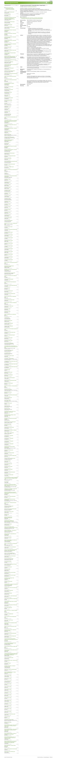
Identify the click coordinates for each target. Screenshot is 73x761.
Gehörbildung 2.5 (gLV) (7, 206)
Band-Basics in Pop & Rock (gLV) (8, 86)
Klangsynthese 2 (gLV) (7, 311)
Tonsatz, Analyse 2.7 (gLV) (7, 708)
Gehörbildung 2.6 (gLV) (7, 209)
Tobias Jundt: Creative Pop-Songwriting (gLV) (10, 669)
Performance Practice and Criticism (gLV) (9, 458)
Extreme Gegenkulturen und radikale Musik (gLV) (10, 161)
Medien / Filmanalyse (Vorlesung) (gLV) (9, 377)
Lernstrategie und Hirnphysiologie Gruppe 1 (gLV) (11, 361)
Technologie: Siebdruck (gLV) (8, 581)
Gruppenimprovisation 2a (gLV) (8, 240)
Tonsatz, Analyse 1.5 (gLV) (7, 686)
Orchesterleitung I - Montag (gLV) (8, 438)
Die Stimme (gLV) (6, 143)
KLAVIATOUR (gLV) (7, 317)
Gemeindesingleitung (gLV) (8, 217)
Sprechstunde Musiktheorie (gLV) (8, 558)
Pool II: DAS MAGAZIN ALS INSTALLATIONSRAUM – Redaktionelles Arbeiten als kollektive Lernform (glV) (11, 478)
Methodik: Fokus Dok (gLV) (8, 389)
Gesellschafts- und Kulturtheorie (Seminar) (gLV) (10, 229)
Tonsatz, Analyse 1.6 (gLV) (7, 689)
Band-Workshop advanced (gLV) (8, 89)
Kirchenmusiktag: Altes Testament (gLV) (9, 293)
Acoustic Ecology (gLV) (7, 14)
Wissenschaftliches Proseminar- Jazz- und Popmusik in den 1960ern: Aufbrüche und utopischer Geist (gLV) (10, 738)
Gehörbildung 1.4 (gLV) (7, 187)
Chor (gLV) (5, 103)
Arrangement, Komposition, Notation (26, 18)
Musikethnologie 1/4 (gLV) (7, 424)
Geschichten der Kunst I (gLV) (8, 226)
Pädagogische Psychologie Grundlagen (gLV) (10, 455)
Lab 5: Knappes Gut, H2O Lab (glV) (9, 355)
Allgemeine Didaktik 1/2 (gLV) (8, 24)
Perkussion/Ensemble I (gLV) (8, 463)
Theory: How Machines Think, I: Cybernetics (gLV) (11, 660)
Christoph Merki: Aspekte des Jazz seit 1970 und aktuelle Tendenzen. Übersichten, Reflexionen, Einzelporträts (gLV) (10, 121)
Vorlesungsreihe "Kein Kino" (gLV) (9, 719)
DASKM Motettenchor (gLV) (8, 131)
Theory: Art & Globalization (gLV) (8, 657)
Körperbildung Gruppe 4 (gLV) (8, 340)
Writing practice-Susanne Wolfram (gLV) (9, 751)
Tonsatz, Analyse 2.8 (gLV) (7, 711)
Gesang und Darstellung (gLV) (8, 220)
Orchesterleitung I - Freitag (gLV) (8, 435)
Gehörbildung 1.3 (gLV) (7, 184)
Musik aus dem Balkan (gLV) (8, 397)
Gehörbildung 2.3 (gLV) (7, 201)
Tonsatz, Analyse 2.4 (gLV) (7, 700)
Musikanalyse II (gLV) (7, 408)
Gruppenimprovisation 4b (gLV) (8, 254)
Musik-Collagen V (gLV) (7, 400)
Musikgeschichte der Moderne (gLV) (9, 427)
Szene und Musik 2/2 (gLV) (7, 561)
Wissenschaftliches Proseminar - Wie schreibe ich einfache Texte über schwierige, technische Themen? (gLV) (10, 726)
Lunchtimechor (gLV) (7, 369)
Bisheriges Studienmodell (9, 7)
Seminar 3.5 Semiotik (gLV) (8, 537)
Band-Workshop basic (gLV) (8, 92)
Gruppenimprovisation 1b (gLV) (8, 237)
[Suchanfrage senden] (16, 10)
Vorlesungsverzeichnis (11, 2)
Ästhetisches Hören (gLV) (7, 47)
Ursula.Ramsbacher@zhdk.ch (31, 6)
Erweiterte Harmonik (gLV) (7, 158)
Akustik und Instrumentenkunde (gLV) (9, 21)
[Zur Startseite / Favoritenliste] (4, 7)
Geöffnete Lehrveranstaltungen (10, 9)
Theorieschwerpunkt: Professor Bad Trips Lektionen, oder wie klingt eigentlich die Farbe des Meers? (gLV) (11, 639)
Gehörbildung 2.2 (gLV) (7, 198)
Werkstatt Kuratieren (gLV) (7, 722)
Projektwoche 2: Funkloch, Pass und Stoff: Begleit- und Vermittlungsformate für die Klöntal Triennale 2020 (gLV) (10, 485)
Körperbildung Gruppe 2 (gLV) (8, 337)
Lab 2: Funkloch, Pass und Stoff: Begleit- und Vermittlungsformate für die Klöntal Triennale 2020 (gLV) (11, 347)
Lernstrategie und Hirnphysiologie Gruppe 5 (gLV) (11, 366)
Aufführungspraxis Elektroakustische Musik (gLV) (11, 73)
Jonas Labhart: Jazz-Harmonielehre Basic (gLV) (10, 285)
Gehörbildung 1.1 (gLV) (7, 179)
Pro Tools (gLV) (6, 481)
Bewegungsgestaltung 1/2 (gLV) (8, 97)
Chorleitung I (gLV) (7, 108)
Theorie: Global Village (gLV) (8, 607)
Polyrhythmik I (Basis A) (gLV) (8, 466)
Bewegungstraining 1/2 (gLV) (8, 100)
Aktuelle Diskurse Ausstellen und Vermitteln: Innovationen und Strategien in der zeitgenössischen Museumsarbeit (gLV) (10, 18)
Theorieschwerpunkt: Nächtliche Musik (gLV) (10, 633)
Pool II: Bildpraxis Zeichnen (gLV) (8, 474)
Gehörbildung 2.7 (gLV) (7, 212)
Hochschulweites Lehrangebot (10, 8)
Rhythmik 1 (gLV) (6, 514)
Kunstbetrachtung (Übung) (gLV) (8, 343)
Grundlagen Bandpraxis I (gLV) (8, 232)
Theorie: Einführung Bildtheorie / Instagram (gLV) (11, 598)
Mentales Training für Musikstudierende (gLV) (10, 380)
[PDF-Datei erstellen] (46, 5)
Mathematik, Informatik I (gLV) (8, 372)
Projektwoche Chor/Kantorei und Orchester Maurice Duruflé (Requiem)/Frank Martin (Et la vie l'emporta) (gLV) (10, 493)
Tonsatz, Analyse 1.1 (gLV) (7, 675)
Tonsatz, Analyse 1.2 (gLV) (7, 678)
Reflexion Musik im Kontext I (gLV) (9, 511)
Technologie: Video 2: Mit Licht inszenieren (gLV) (10, 587)
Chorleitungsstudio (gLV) (7, 114)
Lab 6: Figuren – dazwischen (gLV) (9, 358)
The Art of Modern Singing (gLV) (8, 590)
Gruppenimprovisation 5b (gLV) (8, 259)
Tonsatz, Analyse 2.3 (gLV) (7, 697)
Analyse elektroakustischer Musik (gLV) (9, 27)
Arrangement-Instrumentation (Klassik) (37, 18)
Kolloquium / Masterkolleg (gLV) (8, 323)
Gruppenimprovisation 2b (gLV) (8, 243)
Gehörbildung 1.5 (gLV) (7, 190)
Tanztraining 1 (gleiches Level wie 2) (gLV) (10, 572)
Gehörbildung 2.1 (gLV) (7, 195)
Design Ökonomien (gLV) (7, 134)
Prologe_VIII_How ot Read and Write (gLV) (10, 496)
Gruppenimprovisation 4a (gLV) (8, 251)
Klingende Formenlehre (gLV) (8, 320)
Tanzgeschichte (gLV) (7, 569)
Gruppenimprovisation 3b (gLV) (8, 248)
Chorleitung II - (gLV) (7, 111)
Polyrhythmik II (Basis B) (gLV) (8, 469)
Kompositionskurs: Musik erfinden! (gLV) (9, 332)
